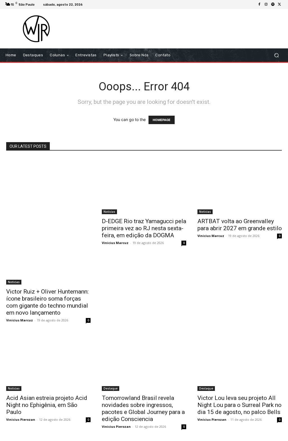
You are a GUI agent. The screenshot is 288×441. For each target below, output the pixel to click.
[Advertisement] (178, 28)
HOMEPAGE (161, 120)
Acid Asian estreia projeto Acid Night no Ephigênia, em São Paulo (46, 405)
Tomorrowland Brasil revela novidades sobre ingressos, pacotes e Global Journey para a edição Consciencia (143, 408)
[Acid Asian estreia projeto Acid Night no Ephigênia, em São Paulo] (48, 363)
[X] (279, 4)
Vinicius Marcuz (19, 320)
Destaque (111, 388)
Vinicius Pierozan (20, 419)
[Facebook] (259, 4)
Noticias (14, 282)
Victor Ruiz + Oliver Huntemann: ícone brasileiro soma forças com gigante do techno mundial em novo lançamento (47, 302)
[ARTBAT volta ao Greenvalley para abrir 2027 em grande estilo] (239, 186)
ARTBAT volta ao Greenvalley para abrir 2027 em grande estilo (239, 225)
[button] (276, 55)
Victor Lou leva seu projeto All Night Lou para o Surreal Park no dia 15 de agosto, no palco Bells (239, 405)
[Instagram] (266, 4)
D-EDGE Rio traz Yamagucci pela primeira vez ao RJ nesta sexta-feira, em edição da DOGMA (144, 228)
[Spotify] (272, 4)
